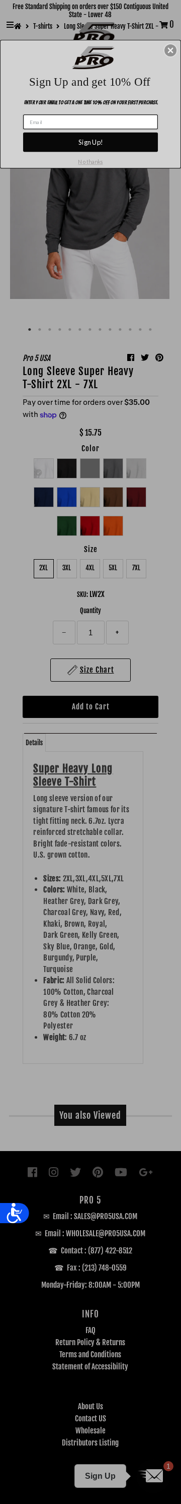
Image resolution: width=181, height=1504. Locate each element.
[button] (170, 50)
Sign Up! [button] (90, 142)
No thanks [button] (90, 162)
